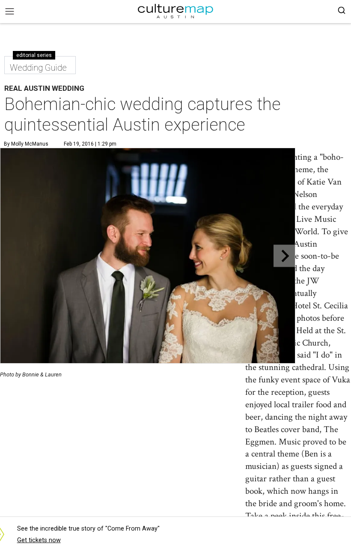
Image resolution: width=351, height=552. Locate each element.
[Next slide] (284, 256)
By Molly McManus (26, 144)
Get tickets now (39, 540)
